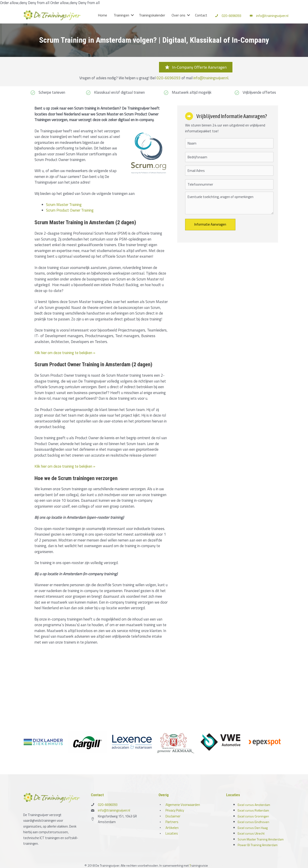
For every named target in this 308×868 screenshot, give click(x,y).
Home (102, 15)
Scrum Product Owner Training (70, 210)
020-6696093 (231, 15)
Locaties (171, 833)
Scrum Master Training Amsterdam (261, 839)
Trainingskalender (152, 15)
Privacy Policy (174, 810)
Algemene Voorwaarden (182, 804)
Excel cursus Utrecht (251, 833)
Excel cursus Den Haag (253, 827)
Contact (201, 15)
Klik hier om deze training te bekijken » (64, 353)
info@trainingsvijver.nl (272, 15)
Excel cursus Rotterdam (253, 810)
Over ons (178, 15)
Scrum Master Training (64, 205)
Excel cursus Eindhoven (253, 821)
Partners (171, 821)
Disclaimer (172, 816)
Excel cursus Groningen (253, 816)
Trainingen (121, 15)
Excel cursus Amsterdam (254, 804)
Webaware (216, 865)
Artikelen (172, 827)
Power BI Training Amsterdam (258, 844)
